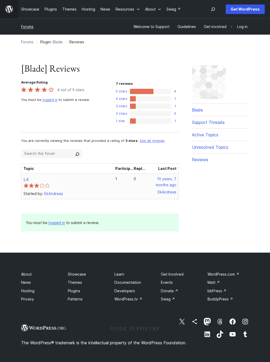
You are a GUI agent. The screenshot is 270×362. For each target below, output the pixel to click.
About (26, 274)
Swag (168, 299)
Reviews (200, 159)
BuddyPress (220, 299)
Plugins (74, 291)
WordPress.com (223, 274)
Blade (58, 42)
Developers (124, 291)
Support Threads (208, 122)
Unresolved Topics (210, 147)
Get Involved (172, 274)
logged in (49, 100)
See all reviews (152, 141)
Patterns (75, 299)
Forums (27, 26)
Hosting (28, 291)
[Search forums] (77, 153)
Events (167, 282)
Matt (214, 282)
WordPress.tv (128, 299)
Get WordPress (245, 9)
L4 (26, 179)
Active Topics (205, 134)
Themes (75, 282)
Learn (119, 274)
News (26, 282)
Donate (169, 291)
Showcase (77, 274)
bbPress (217, 291)
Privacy (27, 299)
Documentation (127, 282)
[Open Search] (213, 9)
